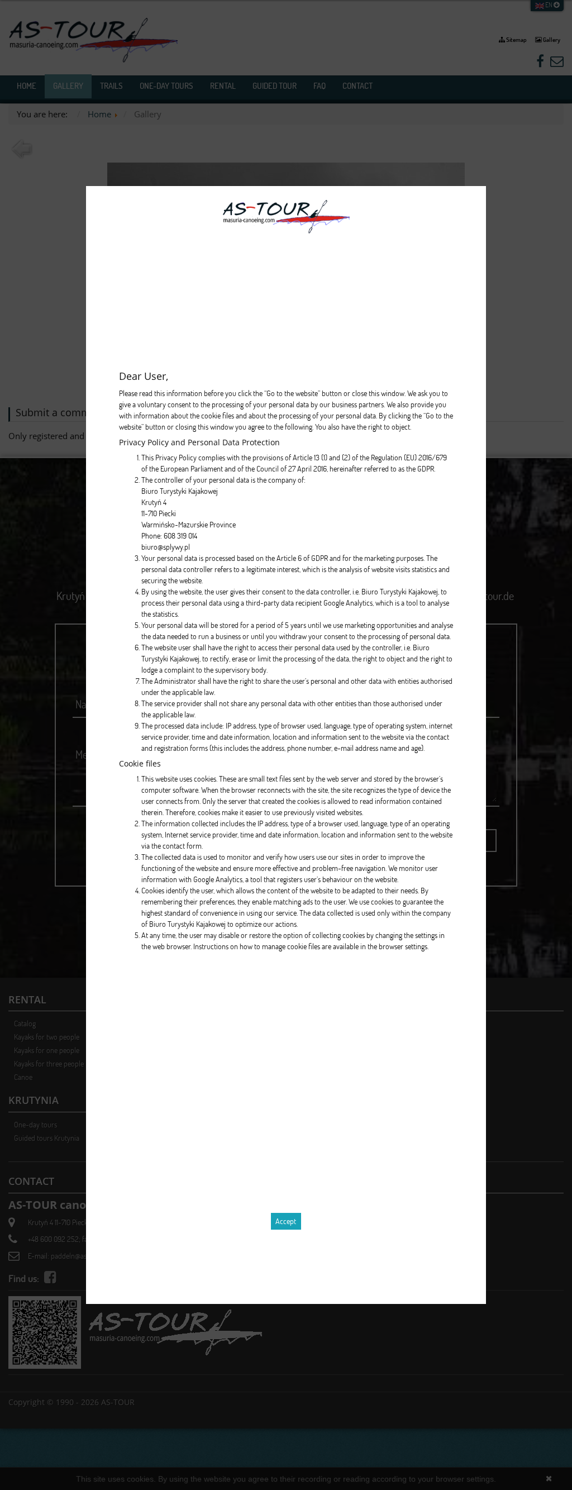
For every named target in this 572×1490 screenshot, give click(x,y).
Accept (285, 1221)
